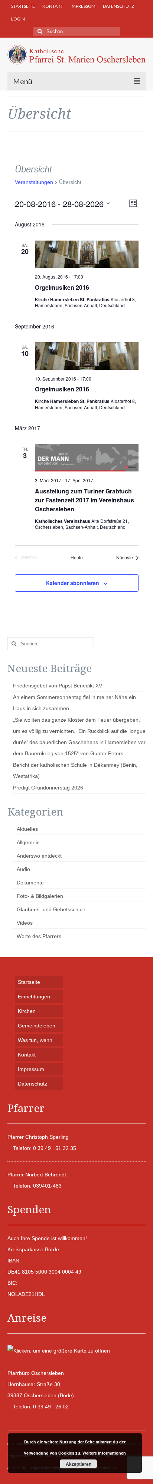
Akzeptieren (78, 1464)
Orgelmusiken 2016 (62, 287)
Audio (23, 869)
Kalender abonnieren (72, 583)
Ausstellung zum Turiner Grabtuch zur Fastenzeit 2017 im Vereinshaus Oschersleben (84, 500)
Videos (25, 923)
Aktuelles (27, 829)
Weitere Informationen (104, 1453)
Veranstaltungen (34, 182)
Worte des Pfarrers (39, 936)
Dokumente (30, 883)
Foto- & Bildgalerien (40, 896)
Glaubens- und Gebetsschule (51, 909)
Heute (77, 557)
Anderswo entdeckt (39, 856)
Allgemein (28, 842)
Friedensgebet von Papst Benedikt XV (57, 686)
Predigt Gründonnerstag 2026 (48, 788)
